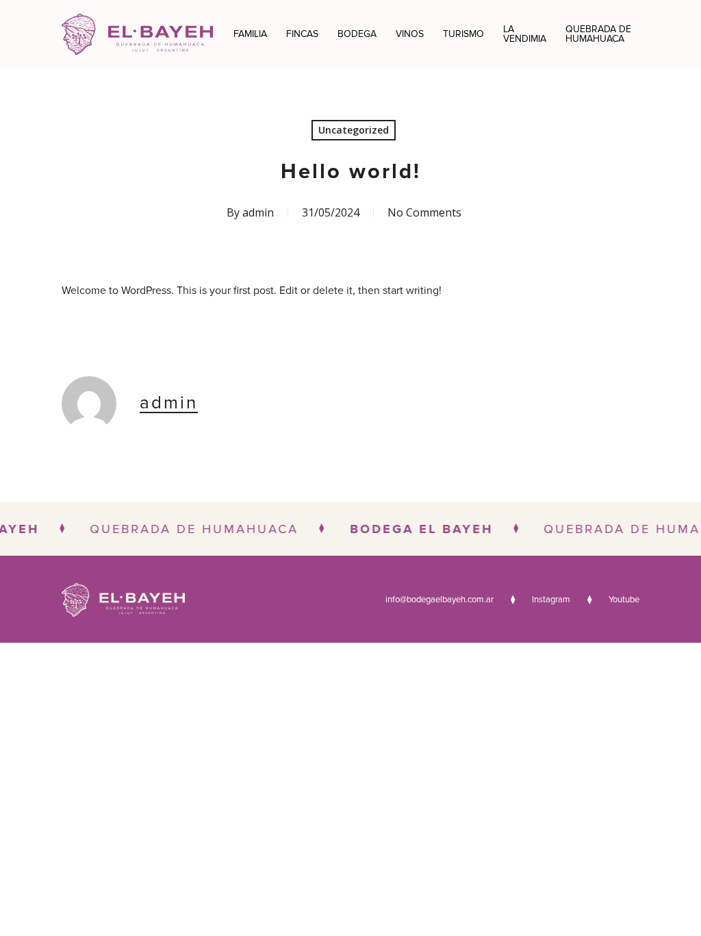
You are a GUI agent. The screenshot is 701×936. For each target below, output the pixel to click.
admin (258, 212)
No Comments (424, 212)
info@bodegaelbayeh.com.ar (439, 599)
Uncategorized (353, 129)
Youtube (624, 599)
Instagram (551, 599)
